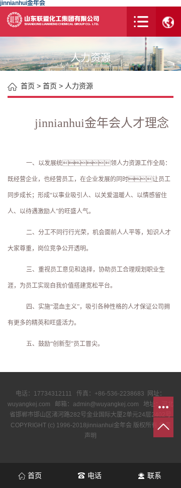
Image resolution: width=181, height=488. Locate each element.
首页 (50, 86)
